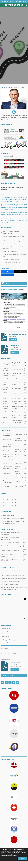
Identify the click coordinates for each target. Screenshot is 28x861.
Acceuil (3, 87)
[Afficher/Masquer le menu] (26, 5)
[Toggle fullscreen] (25, 599)
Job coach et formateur (18, 87)
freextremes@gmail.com (7, 642)
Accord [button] (22, 858)
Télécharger (13, 339)
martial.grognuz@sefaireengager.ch (10, 640)
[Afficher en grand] (14, 145)
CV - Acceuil (9, 87)
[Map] (14, 608)
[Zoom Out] (25, 618)
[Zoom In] (25, 616)
